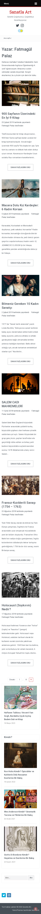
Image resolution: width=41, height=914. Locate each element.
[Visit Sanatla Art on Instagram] (22, 26)
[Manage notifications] (35, 909)
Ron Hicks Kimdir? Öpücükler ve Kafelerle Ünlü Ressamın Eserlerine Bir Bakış (19, 774)
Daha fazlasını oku (20, 167)
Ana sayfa (7, 38)
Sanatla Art (20, 12)
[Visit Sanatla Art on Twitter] (17, 26)
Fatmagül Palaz (8, 126)
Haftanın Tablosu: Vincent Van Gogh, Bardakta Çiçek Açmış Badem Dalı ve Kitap (18, 716)
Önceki (12, 679)
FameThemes (18, 910)
